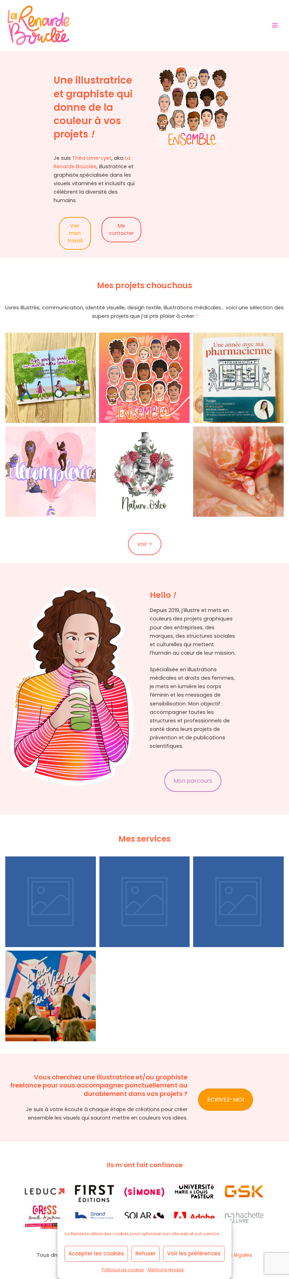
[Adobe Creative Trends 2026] (144, 378)
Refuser (145, 1253)
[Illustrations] (50, 901)
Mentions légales (166, 1270)
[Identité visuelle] (144, 901)
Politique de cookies (123, 1270)
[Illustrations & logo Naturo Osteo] (144, 471)
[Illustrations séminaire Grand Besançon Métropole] (50, 378)
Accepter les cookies (96, 1253)
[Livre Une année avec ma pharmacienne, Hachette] (238, 378)
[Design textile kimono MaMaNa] (238, 471)
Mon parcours (192, 781)
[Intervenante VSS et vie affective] (50, 996)
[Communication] (238, 901)
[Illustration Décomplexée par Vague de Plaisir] (50, 471)
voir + (144, 544)
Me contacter (121, 229)
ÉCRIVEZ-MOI (225, 1100)
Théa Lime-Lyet (91, 158)
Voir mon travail (74, 233)
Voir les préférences (194, 1253)
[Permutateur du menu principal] (275, 25)
